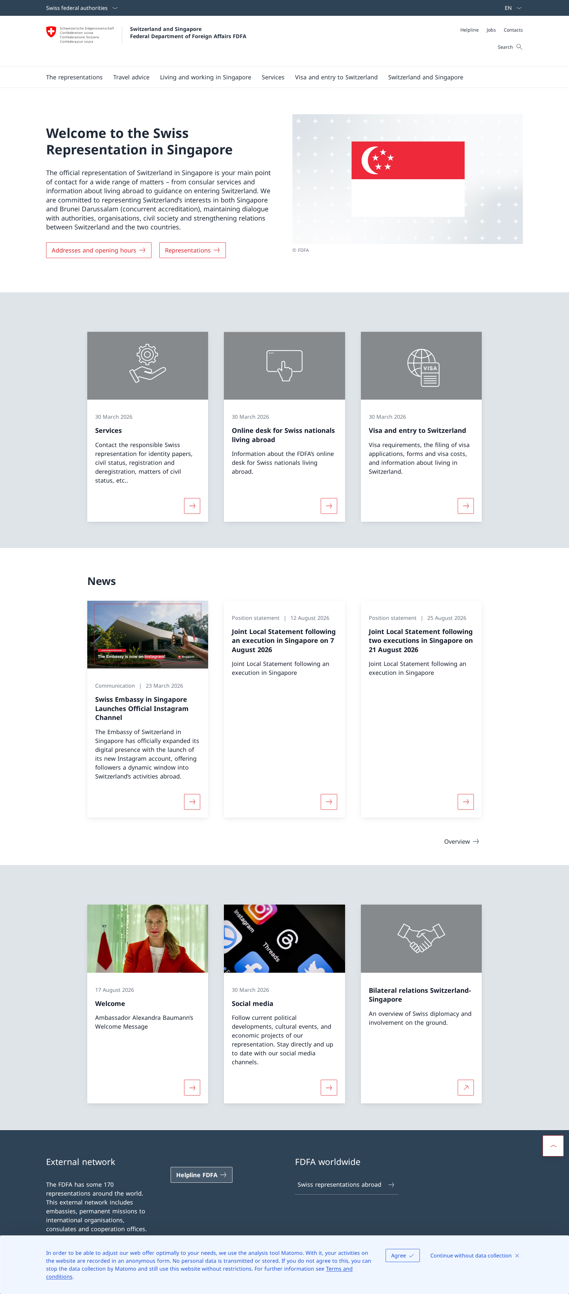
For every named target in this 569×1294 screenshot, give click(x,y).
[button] (74, 77)
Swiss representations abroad (339, 1184)
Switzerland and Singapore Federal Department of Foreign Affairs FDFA (188, 32)
